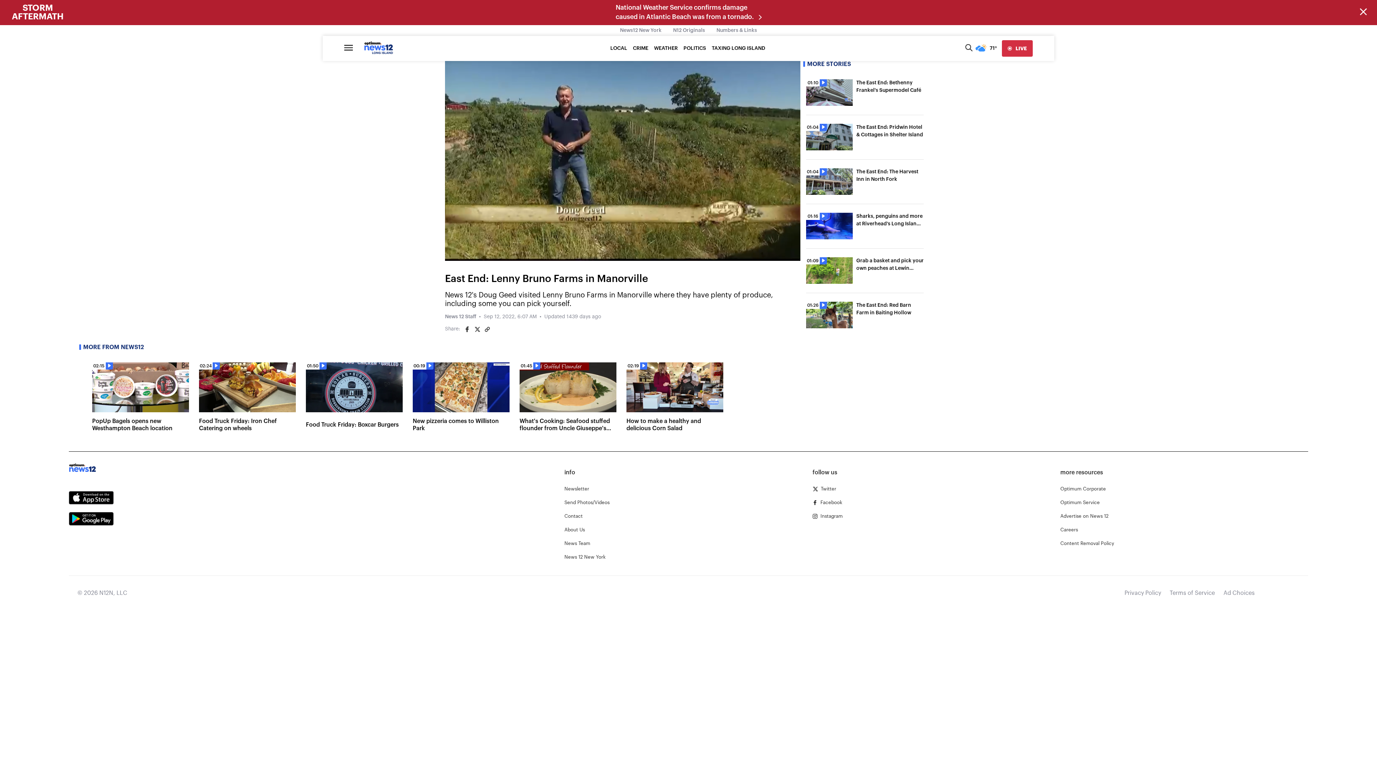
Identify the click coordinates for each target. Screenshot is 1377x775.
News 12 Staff (460, 316)
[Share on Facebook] (467, 329)
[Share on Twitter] (477, 329)
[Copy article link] (487, 329)
